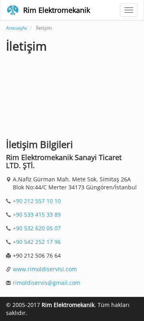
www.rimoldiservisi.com (45, 269)
